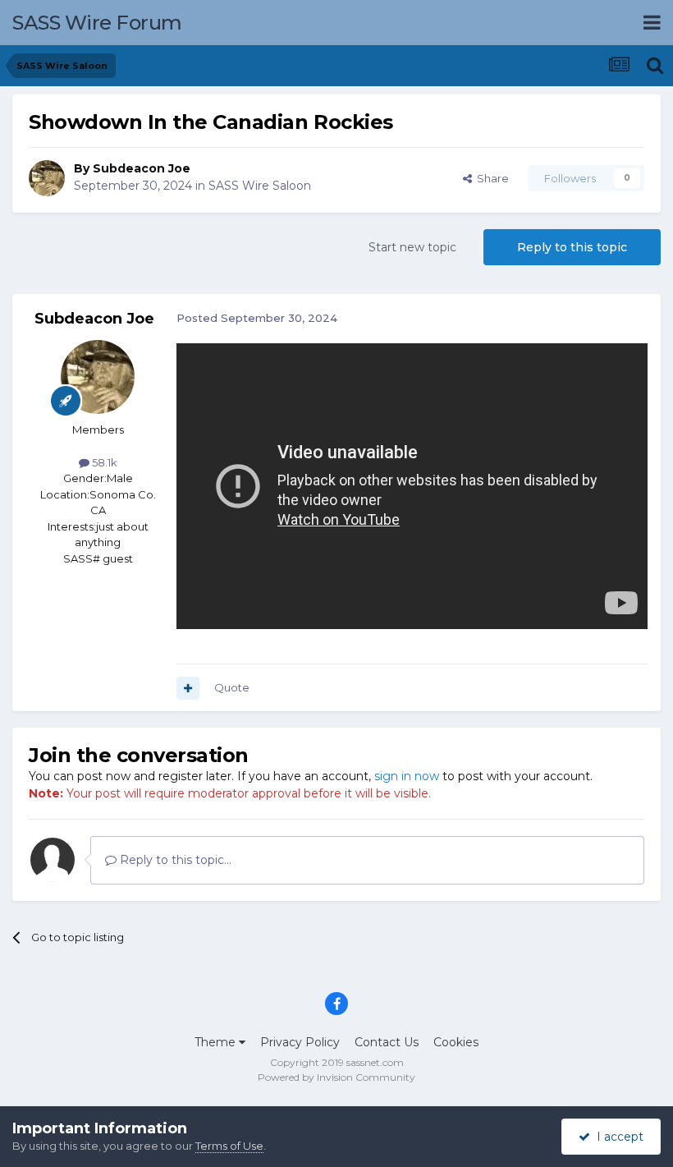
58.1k (103, 462)
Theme (217, 1042)
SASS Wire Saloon (259, 185)
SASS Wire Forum (97, 22)
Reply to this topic (572, 247)
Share (490, 178)
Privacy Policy (300, 1042)
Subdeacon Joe (141, 168)
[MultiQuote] (187, 688)
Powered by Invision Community (336, 1077)
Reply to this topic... (174, 859)
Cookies (455, 1042)
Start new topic (412, 247)
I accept (616, 1136)
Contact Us (387, 1042)
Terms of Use (229, 1145)
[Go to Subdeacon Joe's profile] (47, 178)
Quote (232, 687)
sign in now (406, 776)
